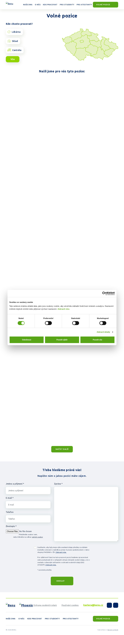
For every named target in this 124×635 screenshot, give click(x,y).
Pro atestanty (71, 619)
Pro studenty (52, 619)
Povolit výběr (62, 340)
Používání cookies (70, 605)
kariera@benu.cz (93, 605)
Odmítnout (26, 340)
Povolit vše (97, 340)
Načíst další (62, 449)
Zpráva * (58, 484)
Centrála (16, 50)
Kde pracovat (34, 619)
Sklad (15, 41)
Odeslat (60, 581)
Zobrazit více (63, 309)
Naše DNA (10, 619)
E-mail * (10, 498)
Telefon (9, 512)
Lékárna (16, 32)
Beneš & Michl (113, 630)
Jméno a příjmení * (15, 484)
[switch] (48, 323)
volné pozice (103, 5)
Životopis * (11, 526)
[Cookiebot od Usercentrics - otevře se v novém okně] (104, 293)
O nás (21, 619)
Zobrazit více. (61, 552)
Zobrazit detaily (103, 332)
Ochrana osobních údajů (45, 605)
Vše (13, 59)
